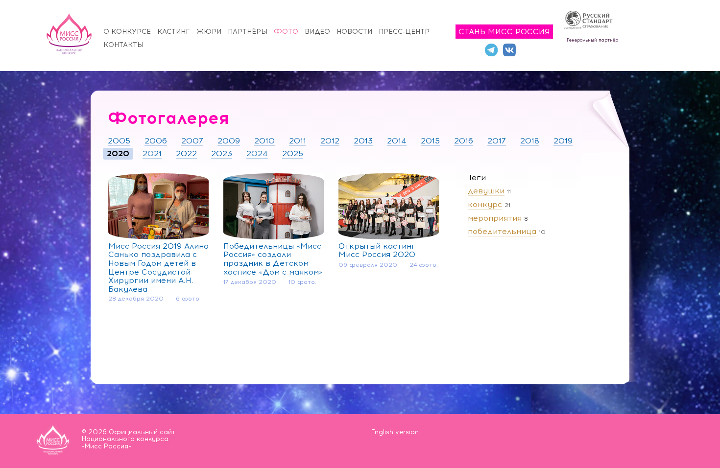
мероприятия (495, 218)
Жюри (208, 31)
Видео (317, 31)
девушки (486, 190)
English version (395, 432)
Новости (354, 31)
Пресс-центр (404, 31)
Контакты (123, 45)
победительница (502, 231)
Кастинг (173, 31)
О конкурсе (127, 31)
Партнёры (247, 31)
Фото (286, 31)
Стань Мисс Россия (504, 31)
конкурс (485, 204)
